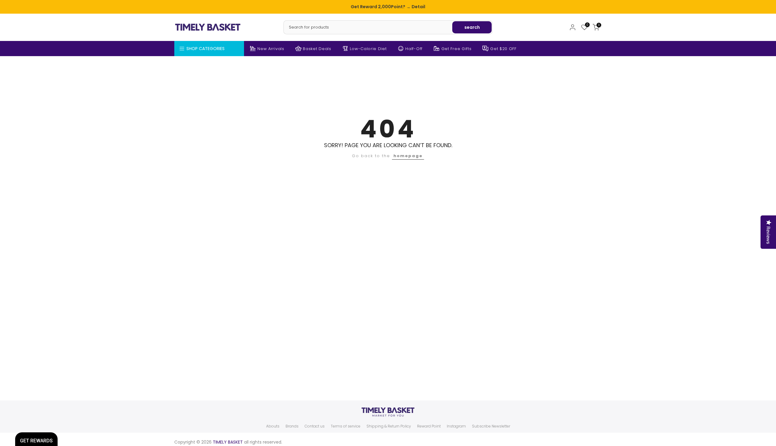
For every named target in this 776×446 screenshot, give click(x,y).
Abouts (272, 426)
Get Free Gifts (456, 49)
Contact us (315, 426)
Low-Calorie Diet (368, 49)
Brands (292, 426)
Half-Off (414, 49)
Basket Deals (317, 49)
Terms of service (345, 426)
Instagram (456, 426)
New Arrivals (270, 49)
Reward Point (429, 426)
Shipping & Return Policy (388, 426)
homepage (408, 156)
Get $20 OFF (503, 49)
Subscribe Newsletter (491, 426)
